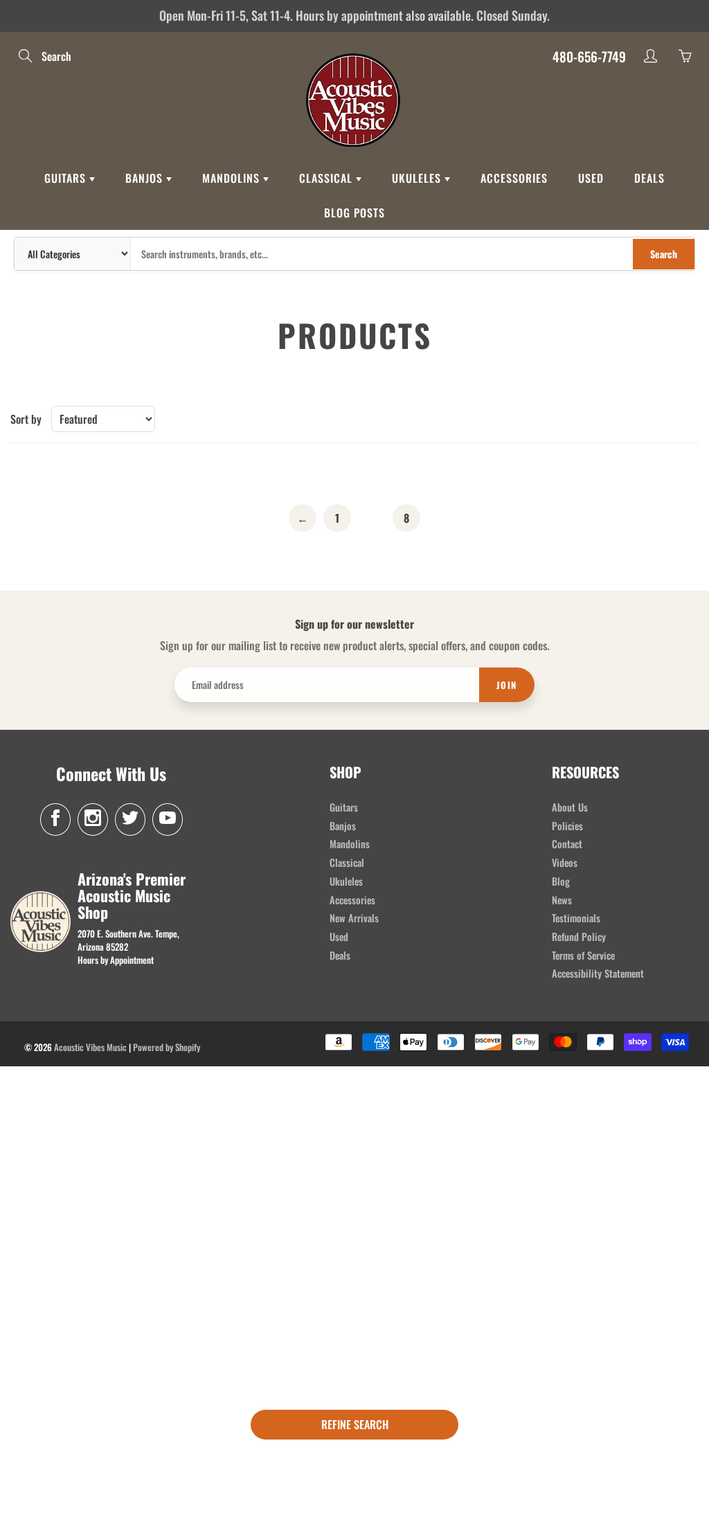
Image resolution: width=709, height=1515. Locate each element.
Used (591, 178)
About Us (570, 807)
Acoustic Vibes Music (90, 1047)
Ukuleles (418, 178)
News (562, 900)
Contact (567, 843)
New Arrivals (354, 918)
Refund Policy (579, 936)
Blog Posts (354, 212)
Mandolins (232, 178)
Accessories (514, 178)
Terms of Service (583, 955)
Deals (649, 178)
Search (663, 253)
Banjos (145, 178)
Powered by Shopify (166, 1047)
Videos (564, 862)
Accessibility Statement (598, 973)
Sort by (26, 419)
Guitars (66, 178)
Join (506, 685)
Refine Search (354, 1424)
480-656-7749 (589, 56)
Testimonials (576, 918)
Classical (327, 178)
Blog (561, 881)
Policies (567, 825)
